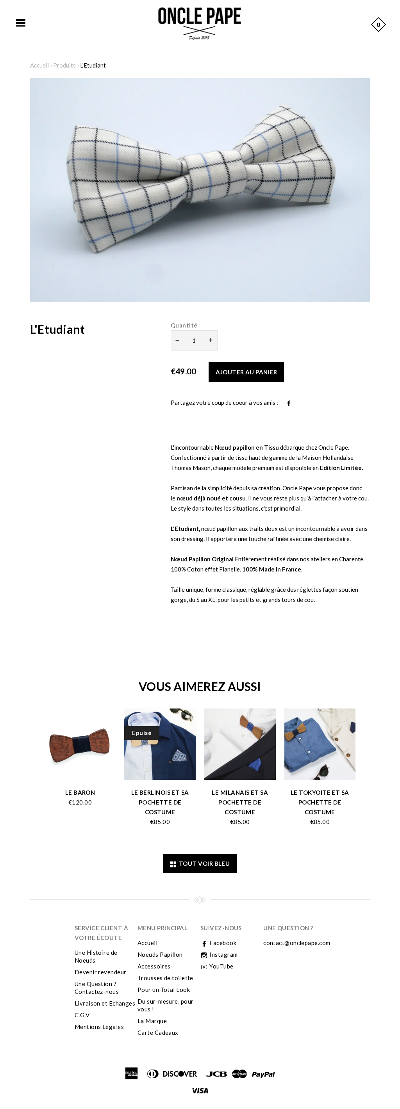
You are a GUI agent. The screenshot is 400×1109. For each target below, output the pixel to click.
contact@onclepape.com (296, 942)
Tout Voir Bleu (203, 863)
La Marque (152, 1020)
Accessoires (154, 966)
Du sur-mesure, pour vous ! (166, 1005)
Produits (64, 65)
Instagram (223, 954)
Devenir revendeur (101, 971)
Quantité (184, 325)
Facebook (222, 942)
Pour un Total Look (164, 989)
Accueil (39, 65)
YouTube (221, 966)
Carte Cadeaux (158, 1032)
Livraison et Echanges (105, 1003)
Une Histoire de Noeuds (96, 956)
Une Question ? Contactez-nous (97, 987)
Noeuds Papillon (160, 954)
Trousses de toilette (165, 977)
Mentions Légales (99, 1026)
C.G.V (82, 1014)
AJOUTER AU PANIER (246, 372)
